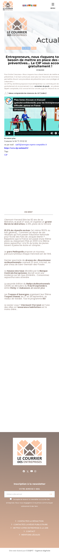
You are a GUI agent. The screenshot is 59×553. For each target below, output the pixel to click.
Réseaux (34, 48)
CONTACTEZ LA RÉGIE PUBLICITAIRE (31, 524)
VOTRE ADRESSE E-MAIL (29, 489)
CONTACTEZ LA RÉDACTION (31, 521)
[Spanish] (35, 5)
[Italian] (32, 5)
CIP (5, 155)
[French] (26, 5)
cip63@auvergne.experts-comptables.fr (31, 145)
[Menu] (53, 4)
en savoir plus (38, 288)
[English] (23, 5)
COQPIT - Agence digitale (38, 550)
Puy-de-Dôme (26, 48)
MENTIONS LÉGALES (30, 535)
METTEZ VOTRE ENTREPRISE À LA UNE (30, 528)
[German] (29, 5)
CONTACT (30, 531)
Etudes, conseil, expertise (13, 48)
